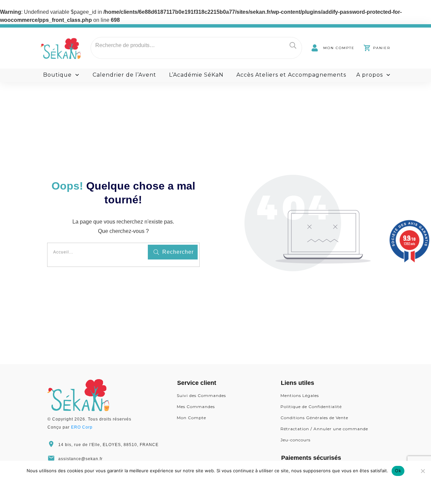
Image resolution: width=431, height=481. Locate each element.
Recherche (293, 45)
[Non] (422, 471)
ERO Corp (82, 427)
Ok (398, 470)
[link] (333, 47)
